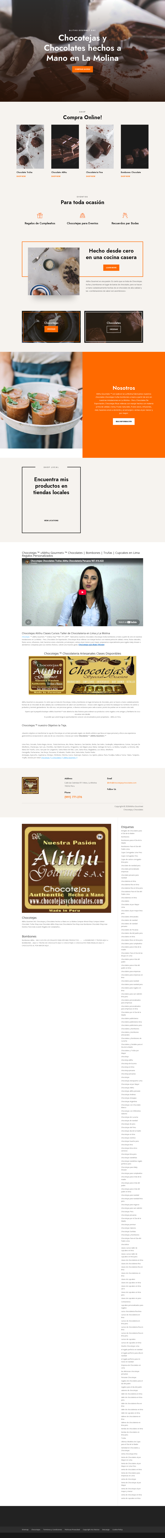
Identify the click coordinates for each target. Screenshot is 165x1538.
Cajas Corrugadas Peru (129, 856)
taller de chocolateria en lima (131, 1394)
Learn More (111, 268)
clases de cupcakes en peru (131, 1298)
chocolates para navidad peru (132, 984)
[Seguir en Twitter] (113, 793)
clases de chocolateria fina (131, 1263)
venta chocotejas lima (129, 1454)
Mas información (124, 421)
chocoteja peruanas (128, 1074)
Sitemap (25, 1529)
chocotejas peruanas (128, 1215)
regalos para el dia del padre (131, 1387)
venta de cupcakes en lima (130, 1498)
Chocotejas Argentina (129, 1101)
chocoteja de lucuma (128, 1063)
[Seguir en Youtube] (122, 793)
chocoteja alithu (127, 1060)
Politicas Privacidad (72, 1529)
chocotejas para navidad (130, 1195)
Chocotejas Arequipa (128, 1098)
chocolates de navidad (129, 920)
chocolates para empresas (131, 971)
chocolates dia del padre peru (132, 933)
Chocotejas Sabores (128, 1228)
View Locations (51, 520)
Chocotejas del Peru (128, 1127)
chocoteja (125, 1056)
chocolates (125, 901)
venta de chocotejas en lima (131, 1495)
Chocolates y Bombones (130, 1029)
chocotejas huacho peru (130, 1141)
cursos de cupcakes (128, 1339)
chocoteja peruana (128, 1070)
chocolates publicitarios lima (131, 1022)
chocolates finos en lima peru (132, 940)
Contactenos (126, 1302)
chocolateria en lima (128, 881)
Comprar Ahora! (82, 69)
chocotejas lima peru (128, 1154)
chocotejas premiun (128, 1224)
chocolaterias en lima (129, 898)
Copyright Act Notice (91, 1529)
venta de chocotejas (128, 1479)
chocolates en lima (128, 937)
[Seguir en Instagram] (127, 793)
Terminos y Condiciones (52, 1529)
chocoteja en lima (127, 1067)
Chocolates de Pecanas (129, 930)
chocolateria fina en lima (130, 884)
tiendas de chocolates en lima (132, 1429)
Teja (63, 725)
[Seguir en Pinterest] (131, 793)
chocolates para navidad (130, 981)
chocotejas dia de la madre (131, 1131)
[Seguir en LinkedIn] (118, 793)
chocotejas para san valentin (131, 1208)
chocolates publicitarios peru (131, 1025)
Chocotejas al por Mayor (130, 1084)
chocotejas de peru (128, 1124)
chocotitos (125, 1244)
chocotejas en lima (128, 1134)
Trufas (123, 1438)
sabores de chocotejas (129, 1390)
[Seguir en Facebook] (109, 793)
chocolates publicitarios (129, 1018)
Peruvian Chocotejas (128, 1377)
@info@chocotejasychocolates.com (121, 783)
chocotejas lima (127, 1145)
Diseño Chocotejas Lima (130, 1346)
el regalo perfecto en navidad (131, 1349)
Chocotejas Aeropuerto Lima (131, 1081)
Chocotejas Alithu (127, 1088)
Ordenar (51, 329)
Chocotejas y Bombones (130, 1235)
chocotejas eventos (128, 1138)
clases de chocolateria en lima (132, 1260)
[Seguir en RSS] (136, 793)
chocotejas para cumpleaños (131, 1173)
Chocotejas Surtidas (128, 1231)
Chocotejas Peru (127, 1211)
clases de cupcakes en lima (131, 1283)
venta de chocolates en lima (131, 1469)
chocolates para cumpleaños (131, 943)
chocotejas (125, 1077)
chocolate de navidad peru (130, 865)
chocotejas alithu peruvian (130, 1091)
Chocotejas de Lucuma (129, 1117)
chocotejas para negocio (130, 1205)
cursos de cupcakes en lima (131, 1343)
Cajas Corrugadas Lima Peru (131, 852)
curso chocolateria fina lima (131, 1311)
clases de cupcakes (128, 1279)
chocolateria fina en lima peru (132, 888)
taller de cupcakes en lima (130, 1413)
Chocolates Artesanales (129, 917)
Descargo (106, 1529)
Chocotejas (29, 553)
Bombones (29, 936)
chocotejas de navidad (129, 1120)
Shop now (21, 176)
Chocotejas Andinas (128, 1094)
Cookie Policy (117, 1529)
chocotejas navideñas (129, 1158)
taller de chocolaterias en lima (132, 1409)
